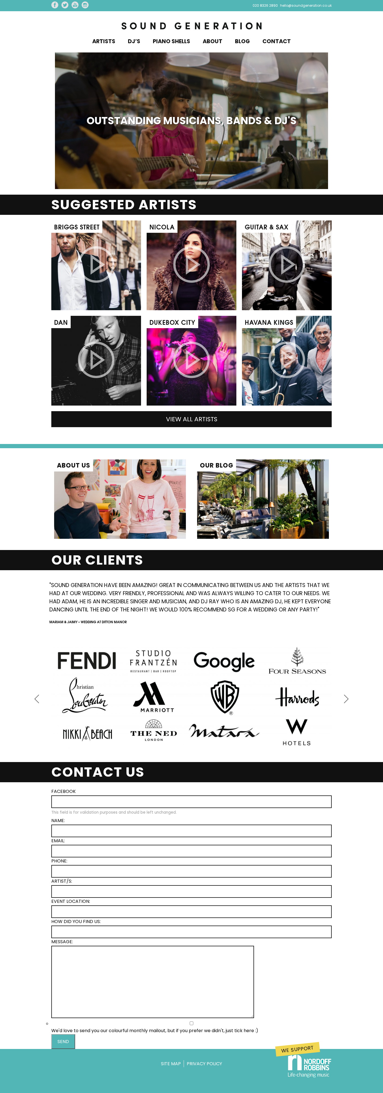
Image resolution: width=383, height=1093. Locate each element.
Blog (242, 41)
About (212, 41)
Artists (103, 41)
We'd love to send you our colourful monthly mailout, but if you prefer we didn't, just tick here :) (154, 1030)
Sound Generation (191, 26)
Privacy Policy (204, 1063)
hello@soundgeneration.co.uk (306, 5)
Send (63, 1041)
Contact (276, 41)
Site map (171, 1063)
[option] (191, 600)
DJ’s (134, 41)
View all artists (191, 419)
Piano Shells (171, 41)
